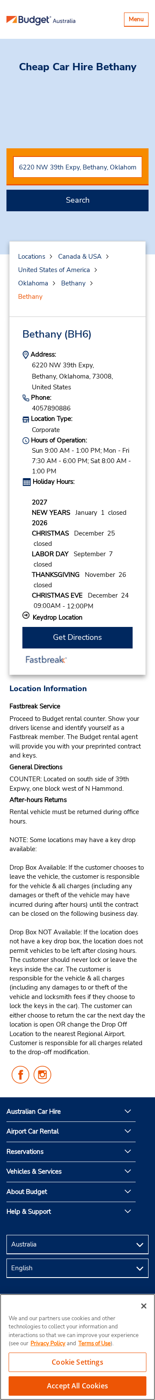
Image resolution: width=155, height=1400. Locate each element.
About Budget (26, 1191)
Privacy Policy (48, 1343)
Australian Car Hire (33, 1111)
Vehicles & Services (34, 1171)
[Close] (143, 1306)
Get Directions (77, 637)
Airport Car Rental (32, 1131)
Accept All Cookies (77, 1386)
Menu (138, 20)
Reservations (24, 1151)
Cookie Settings (77, 1362)
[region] (77, 1347)
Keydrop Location (58, 617)
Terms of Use (94, 1343)
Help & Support (28, 1211)
